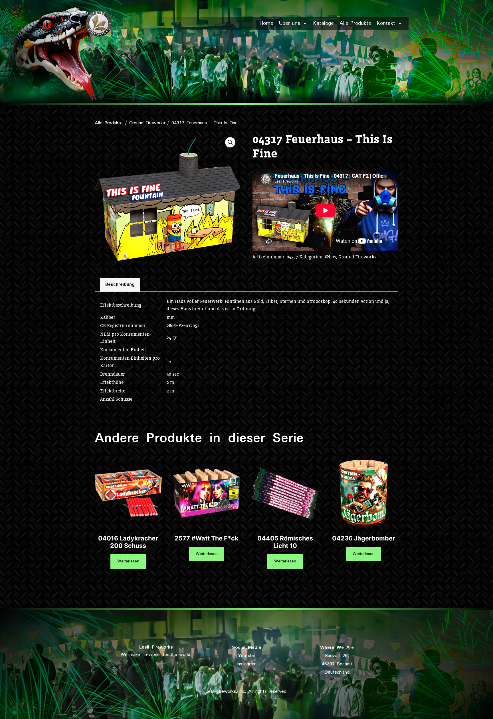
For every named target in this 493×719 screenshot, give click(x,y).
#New (330, 256)
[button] (230, 142)
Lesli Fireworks (156, 647)
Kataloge (323, 23)
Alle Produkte (355, 23)
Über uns (289, 23)
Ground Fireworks (147, 123)
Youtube (246, 656)
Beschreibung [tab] (120, 284)
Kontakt (386, 23)
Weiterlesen (128, 561)
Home (266, 23)
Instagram (246, 664)
